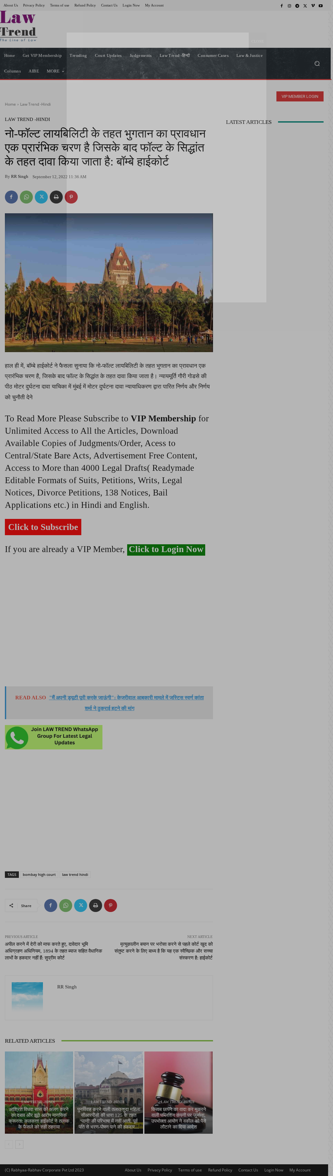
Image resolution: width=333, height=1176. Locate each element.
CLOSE (257, 41)
